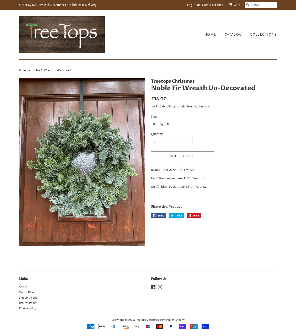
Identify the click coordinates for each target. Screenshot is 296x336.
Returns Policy (28, 303)
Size (154, 116)
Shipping (174, 106)
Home (210, 34)
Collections (263, 34)
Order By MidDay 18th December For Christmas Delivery (58, 5)
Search (23, 287)
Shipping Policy (28, 297)
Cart (237, 5)
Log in (191, 5)
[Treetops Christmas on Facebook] (153, 288)
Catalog (233, 34)
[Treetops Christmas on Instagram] (160, 288)
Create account (212, 5)
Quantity (157, 134)
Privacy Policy (27, 308)
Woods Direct (27, 292)
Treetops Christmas (147, 320)
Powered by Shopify (172, 320)
